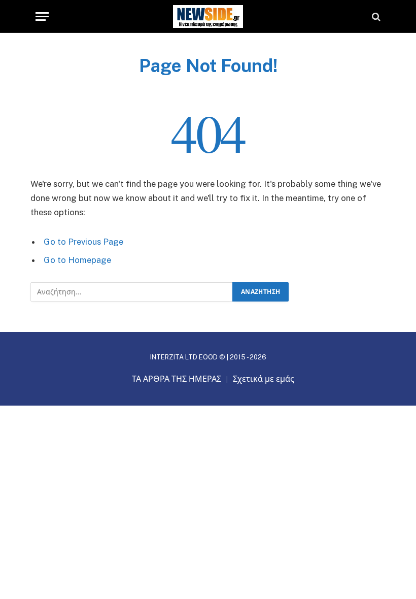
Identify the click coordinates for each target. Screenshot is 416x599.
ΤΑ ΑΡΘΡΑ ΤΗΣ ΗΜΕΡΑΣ (176, 379)
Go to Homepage (77, 260)
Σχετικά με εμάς (263, 379)
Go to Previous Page (83, 242)
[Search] (375, 16)
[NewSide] (208, 16)
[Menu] (42, 16)
